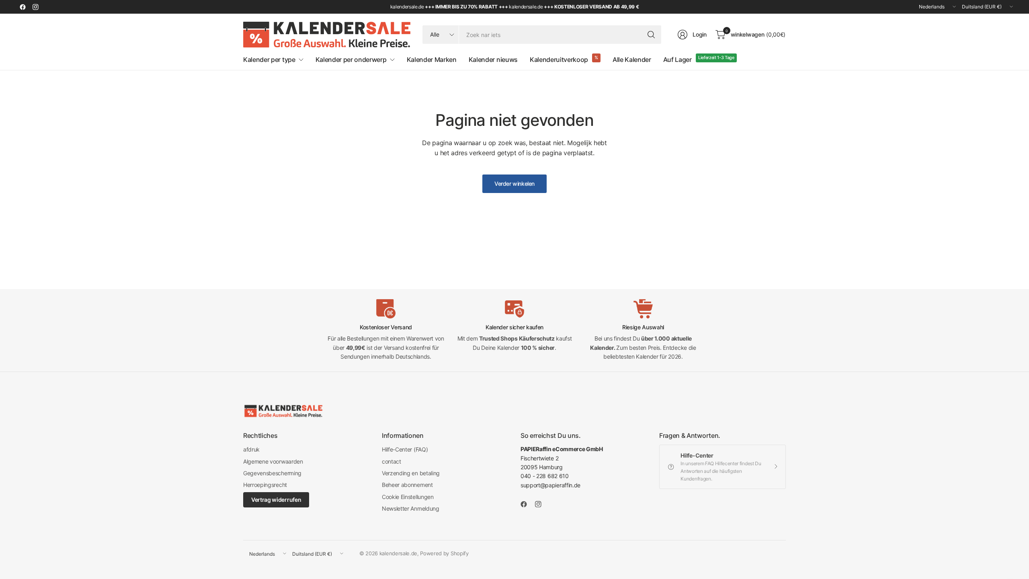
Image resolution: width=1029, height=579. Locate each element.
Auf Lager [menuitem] (677, 59)
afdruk (251, 449)
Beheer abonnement (407, 484)
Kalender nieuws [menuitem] (493, 59)
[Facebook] (22, 6)
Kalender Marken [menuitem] (432, 59)
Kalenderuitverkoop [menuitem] (559, 59)
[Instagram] (35, 6)
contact (391, 461)
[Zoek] (651, 34)
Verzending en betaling (411, 473)
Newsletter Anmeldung (410, 508)
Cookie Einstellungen (408, 496)
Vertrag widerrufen (276, 499)
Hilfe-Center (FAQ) (405, 449)
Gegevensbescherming (272, 473)
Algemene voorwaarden (273, 461)
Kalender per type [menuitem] (269, 59)
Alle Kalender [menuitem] (632, 59)
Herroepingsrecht (265, 484)
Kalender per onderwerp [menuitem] (351, 59)
